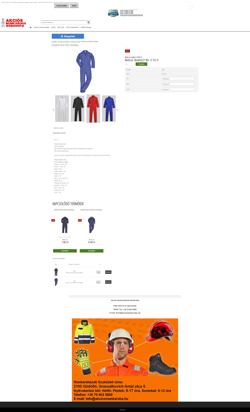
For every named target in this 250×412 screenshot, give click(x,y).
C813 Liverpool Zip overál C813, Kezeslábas (74, 282)
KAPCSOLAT (61, 27)
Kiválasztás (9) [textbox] (166, 84)
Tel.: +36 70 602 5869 (128, 309)
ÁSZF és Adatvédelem (72, 27)
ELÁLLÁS (53, 27)
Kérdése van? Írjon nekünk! (41, 27)
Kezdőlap (54, 41)
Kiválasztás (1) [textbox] (166, 89)
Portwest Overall (75, 41)
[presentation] (53, 110)
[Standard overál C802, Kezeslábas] (86, 50)
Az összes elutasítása (62, 6)
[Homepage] (29, 27)
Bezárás (74, 6)
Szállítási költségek (85, 27)
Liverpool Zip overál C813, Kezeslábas (91, 210)
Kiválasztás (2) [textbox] (166, 79)
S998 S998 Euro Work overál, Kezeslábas (74, 272)
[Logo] (14, 23)
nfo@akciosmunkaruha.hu (129, 313)
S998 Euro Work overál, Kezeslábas (64, 210)
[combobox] (178, 78)
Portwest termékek (63, 41)
